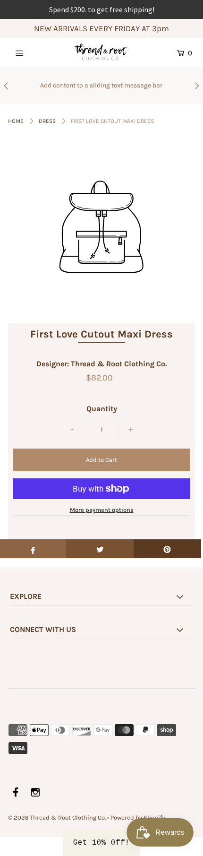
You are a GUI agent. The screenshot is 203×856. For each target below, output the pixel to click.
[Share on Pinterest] (167, 548)
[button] (101, 843)
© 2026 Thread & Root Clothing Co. (57, 817)
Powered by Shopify (137, 817)
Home (16, 121)
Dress (47, 121)
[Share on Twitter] (100, 548)
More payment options (102, 509)
